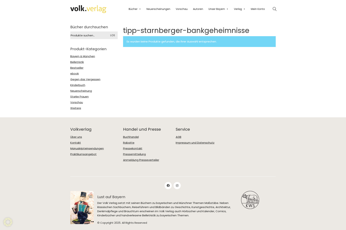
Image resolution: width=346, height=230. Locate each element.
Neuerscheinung (81, 91)
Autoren (198, 9)
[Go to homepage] (88, 9)
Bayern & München (82, 56)
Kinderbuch (77, 85)
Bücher (133, 9)
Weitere (75, 108)
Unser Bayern (217, 9)
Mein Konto (258, 9)
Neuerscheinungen (158, 9)
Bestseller (76, 68)
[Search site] (275, 9)
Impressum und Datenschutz (195, 143)
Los (112, 35)
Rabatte (128, 143)
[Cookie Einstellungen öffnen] (8, 222)
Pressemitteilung (134, 154)
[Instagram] (177, 185)
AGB (178, 137)
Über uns (76, 137)
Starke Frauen (79, 96)
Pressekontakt (132, 148)
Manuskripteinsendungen (87, 148)
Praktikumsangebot (83, 154)
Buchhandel (131, 137)
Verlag (238, 9)
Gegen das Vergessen (85, 79)
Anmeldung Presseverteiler (141, 160)
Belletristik (77, 62)
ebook (74, 73)
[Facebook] (168, 185)
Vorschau (182, 9)
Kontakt (75, 143)
